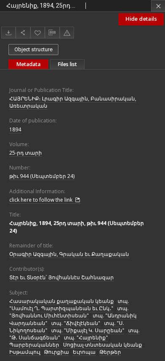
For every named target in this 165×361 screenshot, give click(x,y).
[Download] (8, 32)
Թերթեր (110, 351)
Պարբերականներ (34, 344)
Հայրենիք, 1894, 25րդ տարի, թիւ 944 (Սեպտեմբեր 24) (76, 226)
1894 (15, 129)
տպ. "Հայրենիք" (86, 337)
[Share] (23, 32)
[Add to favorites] (37, 32)
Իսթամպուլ (24, 351)
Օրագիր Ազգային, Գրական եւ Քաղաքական (69, 254)
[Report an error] (67, 32)
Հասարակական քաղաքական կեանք (61, 301)
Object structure (33, 49)
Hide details (141, 18)
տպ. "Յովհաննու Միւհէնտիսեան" (69, 312)
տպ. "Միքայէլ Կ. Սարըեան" (87, 330)
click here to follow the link (41, 199)
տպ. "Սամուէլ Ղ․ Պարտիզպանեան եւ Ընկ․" (69, 304)
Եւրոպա (84, 351)
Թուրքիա (56, 351)
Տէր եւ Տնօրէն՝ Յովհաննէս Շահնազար (61, 277)
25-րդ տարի (25, 152)
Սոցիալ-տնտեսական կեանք (102, 344)
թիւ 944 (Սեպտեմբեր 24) (41, 176)
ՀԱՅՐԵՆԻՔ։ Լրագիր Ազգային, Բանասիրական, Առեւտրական (72, 102)
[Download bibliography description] (52, 33)
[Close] (158, 5)
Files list (67, 64)
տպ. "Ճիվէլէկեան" (75, 323)
